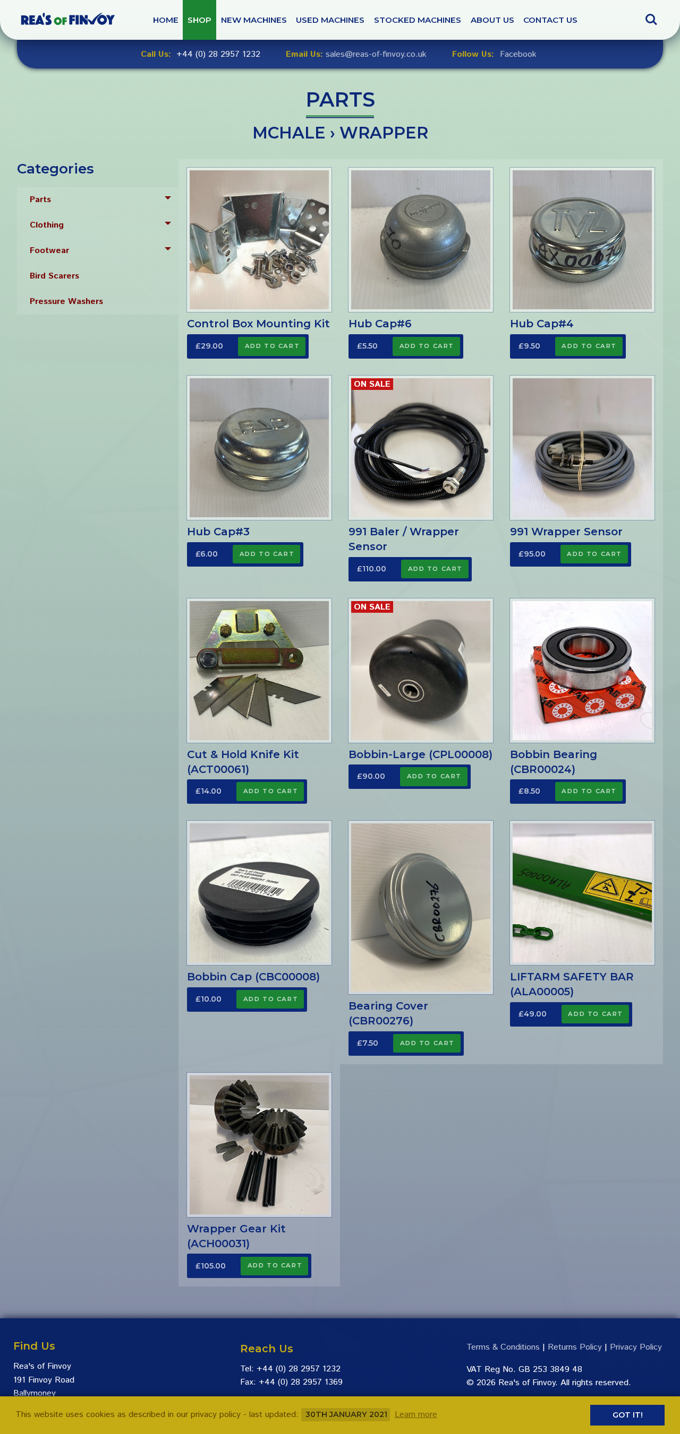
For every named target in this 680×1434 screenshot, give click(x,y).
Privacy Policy (636, 1347)
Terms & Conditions (503, 1347)
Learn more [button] (416, 1415)
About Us (492, 20)
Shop (199, 20)
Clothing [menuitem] (47, 225)
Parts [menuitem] (40, 200)
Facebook (518, 54)
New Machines (254, 20)
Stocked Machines (417, 20)
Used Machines (330, 20)
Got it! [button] (628, 1415)
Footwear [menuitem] (49, 251)
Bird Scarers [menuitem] (54, 276)
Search (651, 14)
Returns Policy (575, 1347)
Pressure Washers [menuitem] (66, 302)
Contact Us (550, 20)
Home (165, 20)
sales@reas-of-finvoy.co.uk (376, 54)
